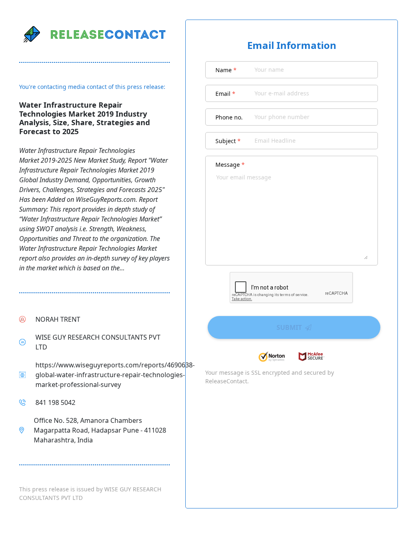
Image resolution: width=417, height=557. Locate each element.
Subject (228, 141)
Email (225, 93)
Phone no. (229, 117)
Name (226, 70)
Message (230, 164)
